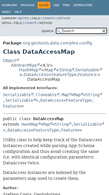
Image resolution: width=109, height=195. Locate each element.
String (65, 70)
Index (6, 11)
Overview (9, 5)
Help (18, 11)
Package (27, 5)
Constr (49, 18)
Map (48, 70)
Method (63, 18)
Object (9, 60)
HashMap (28, 70)
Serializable (87, 70)
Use (56, 5)
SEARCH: (48, 31)
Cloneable (46, 94)
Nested (23, 18)
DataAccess (36, 74)
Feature (86, 74)
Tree (66, 5)
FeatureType (64, 74)
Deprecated (82, 5)
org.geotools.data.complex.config (57, 43)
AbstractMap (24, 65)
